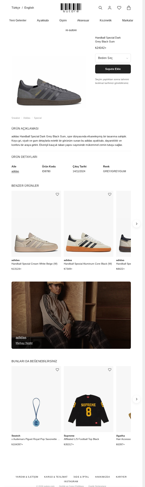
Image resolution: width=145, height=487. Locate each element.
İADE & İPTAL (81, 477)
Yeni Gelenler (18, 20)
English (29, 7)
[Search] (100, 8)
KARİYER (121, 477)
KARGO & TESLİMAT (56, 477)
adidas (15, 171)
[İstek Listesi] (119, 8)
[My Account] (110, 8)
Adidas (26, 118)
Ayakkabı (43, 20)
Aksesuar (83, 20)
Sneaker (15, 118)
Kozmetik (105, 20)
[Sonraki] (136, 224)
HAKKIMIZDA (102, 477)
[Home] (71, 8)
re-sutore (71, 30)
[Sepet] (129, 8)
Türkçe (15, 7)
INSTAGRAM (71, 481)
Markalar (127, 20)
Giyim (63, 20)
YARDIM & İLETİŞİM (27, 477)
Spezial (38, 118)
